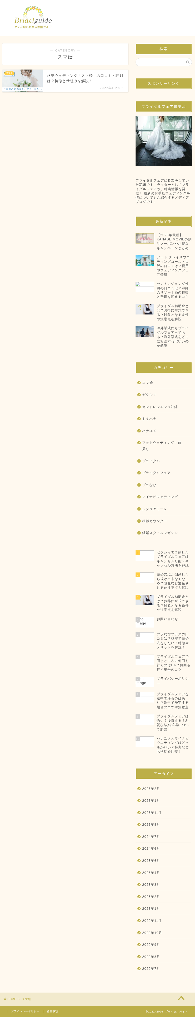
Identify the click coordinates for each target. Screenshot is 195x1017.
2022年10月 (152, 933)
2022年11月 (152, 921)
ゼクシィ (149, 395)
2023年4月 (151, 873)
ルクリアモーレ (154, 509)
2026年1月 (151, 800)
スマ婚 (147, 382)
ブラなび (149, 485)
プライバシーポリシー (25, 1011)
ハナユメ (149, 431)
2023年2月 (151, 897)
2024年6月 (151, 848)
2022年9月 (151, 945)
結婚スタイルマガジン (160, 533)
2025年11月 (152, 813)
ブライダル (151, 461)
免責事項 (52, 1011)
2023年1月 (151, 908)
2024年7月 (151, 837)
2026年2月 (151, 789)
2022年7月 (151, 968)
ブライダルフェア (156, 473)
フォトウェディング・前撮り (161, 446)
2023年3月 (151, 884)
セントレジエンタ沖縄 (160, 407)
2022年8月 (151, 957)
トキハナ (149, 419)
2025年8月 (151, 824)
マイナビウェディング (160, 497)
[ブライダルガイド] (34, 32)
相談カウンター (154, 521)
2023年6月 (151, 860)
